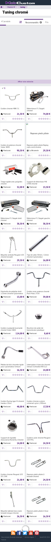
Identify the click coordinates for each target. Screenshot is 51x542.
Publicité (3, 539)
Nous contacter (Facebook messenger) (11, 537)
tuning (22, 7)
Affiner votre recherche (25, 82)
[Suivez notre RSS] (14, 532)
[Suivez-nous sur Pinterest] (37, 532)
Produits (10, 7)
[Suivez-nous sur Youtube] (32, 532)
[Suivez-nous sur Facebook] (20, 532)
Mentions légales (29, 537)
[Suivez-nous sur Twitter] (26, 532)
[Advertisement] (25, 51)
